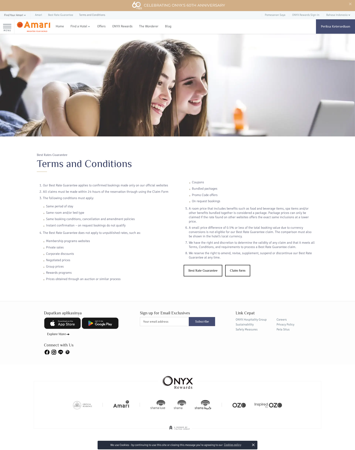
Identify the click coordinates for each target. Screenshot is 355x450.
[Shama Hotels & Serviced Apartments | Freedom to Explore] (180, 405)
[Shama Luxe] (157, 405)
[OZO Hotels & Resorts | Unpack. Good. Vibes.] (239, 405)
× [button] (253, 444)
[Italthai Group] (179, 430)
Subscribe (202, 321)
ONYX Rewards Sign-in (305, 15)
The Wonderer (148, 26)
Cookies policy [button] (232, 445)
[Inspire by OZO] (268, 405)
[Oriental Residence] (82, 405)
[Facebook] (47, 352)
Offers (101, 26)
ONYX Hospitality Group (251, 319)
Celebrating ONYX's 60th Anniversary (184, 5)
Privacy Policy (285, 324)
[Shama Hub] (203, 405)
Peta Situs (283, 329)
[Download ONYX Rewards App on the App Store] (62, 323)
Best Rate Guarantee (203, 270)
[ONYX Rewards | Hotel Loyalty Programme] (177, 380)
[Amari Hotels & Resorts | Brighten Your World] (121, 405)
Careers (282, 319)
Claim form (238, 270)
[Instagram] (54, 352)
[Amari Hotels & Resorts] (33, 26)
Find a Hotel (78, 26)
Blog (168, 26)
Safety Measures (247, 329)
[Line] (61, 352)
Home (60, 26)
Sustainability (245, 324)
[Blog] (67, 352)
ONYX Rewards (122, 26)
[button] (15, 15)
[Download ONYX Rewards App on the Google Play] (100, 323)
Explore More (56, 334)
